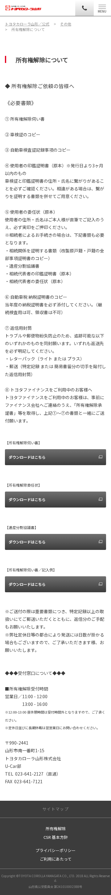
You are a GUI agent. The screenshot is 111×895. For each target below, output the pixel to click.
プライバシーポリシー (55, 850)
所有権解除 (56, 829)
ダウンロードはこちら (27, 457)
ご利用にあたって (56, 859)
